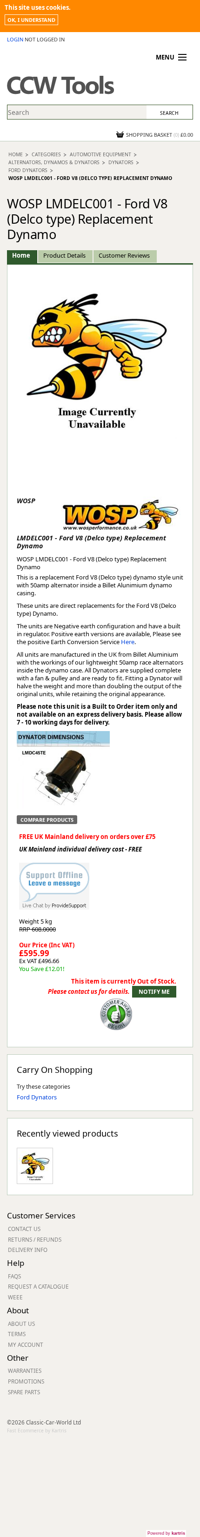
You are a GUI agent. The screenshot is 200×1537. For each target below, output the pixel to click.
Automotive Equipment (100, 154)
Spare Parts (24, 1392)
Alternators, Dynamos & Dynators (54, 162)
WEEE (15, 1297)
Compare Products (46, 819)
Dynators (120, 162)
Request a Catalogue (38, 1286)
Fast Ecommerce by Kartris (37, 1430)
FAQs (14, 1276)
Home (15, 154)
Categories (46, 154)
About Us (21, 1323)
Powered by (166, 1533)
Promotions (26, 1381)
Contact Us (24, 1228)
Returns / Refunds (34, 1239)
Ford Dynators (27, 170)
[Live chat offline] (54, 881)
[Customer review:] (116, 1013)
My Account (25, 1344)
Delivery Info (27, 1249)
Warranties (24, 1370)
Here (127, 642)
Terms (17, 1333)
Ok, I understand (31, 19)
